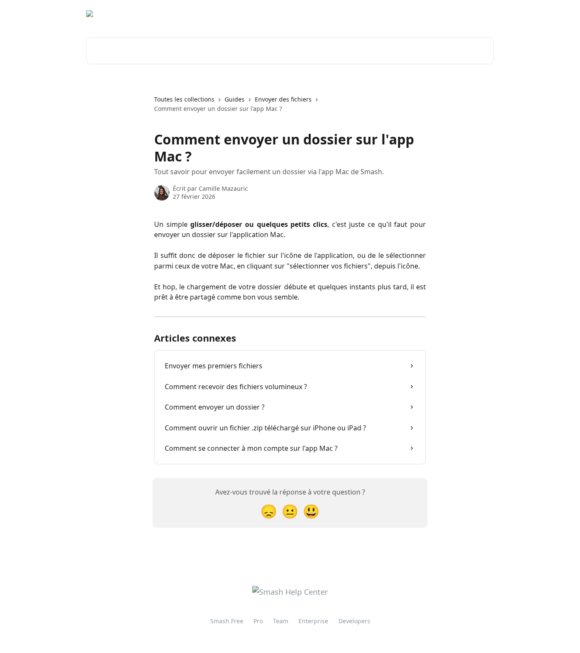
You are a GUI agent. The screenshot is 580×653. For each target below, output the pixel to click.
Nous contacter (419, 14)
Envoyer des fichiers (283, 99)
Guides (235, 99)
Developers (354, 621)
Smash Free (226, 621)
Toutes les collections (184, 99)
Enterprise (313, 621)
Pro (258, 621)
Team (280, 621)
